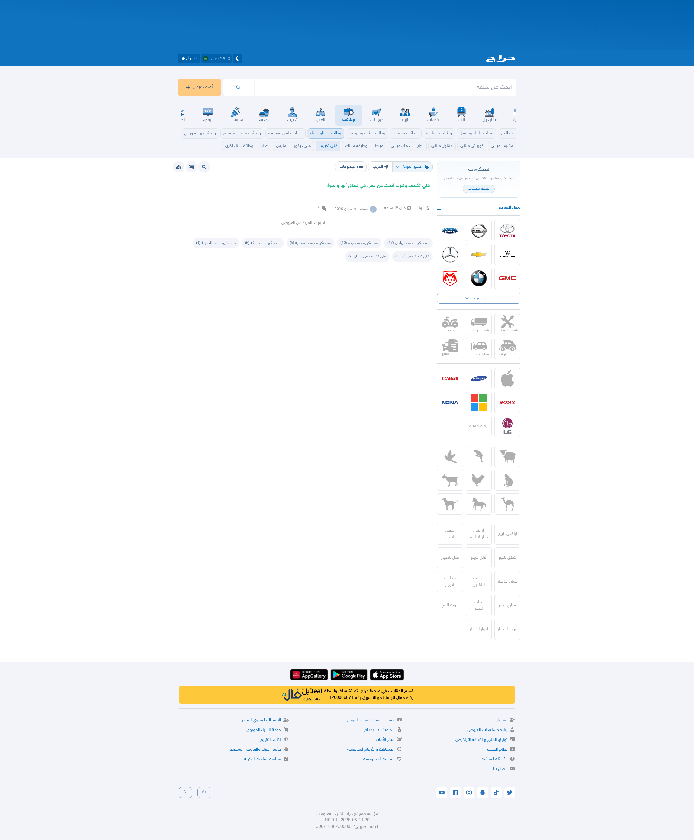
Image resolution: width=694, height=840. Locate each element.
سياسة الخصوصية (378, 759)
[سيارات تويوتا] (507, 230)
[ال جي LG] (507, 426)
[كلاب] (450, 504)
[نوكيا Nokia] (450, 402)
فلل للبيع (478, 557)
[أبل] (507, 504)
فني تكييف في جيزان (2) (367, 256)
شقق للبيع (507, 557)
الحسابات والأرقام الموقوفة (370, 749)
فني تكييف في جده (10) (359, 243)
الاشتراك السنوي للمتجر (261, 720)
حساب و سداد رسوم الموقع (370, 720)
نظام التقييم (270, 739)
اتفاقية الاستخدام (379, 730)
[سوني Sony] (507, 402)
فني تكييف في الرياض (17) (408, 243)
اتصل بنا (500, 769)
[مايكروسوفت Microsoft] (479, 402)
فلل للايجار (450, 557)
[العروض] (178, 167)
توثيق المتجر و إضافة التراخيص (481, 739)
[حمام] (450, 456)
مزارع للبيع (507, 605)
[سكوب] (191, 166)
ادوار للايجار (479, 629)
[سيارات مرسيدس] (450, 254)
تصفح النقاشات (478, 189)
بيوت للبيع (450, 605)
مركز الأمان (385, 739)
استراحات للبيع (479, 605)
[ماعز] (450, 480)
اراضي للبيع (507, 534)
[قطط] (507, 480)
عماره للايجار (507, 581)
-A (185, 792)
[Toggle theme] (237, 58)
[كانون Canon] (450, 378)
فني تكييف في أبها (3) (412, 256)
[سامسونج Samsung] (479, 378)
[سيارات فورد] (450, 230)
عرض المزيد (483, 298)
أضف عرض (203, 87)
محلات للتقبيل (479, 581)
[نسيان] (479, 230)
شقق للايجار (450, 534)
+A (204, 792)
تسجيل (501, 720)
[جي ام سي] (507, 278)
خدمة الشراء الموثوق (263, 730)
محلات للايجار (450, 581)
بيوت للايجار (508, 629)
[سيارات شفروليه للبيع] (479, 254)
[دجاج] (479, 480)
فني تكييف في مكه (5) (263, 243)
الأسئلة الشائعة (494, 759)
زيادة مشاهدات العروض (487, 730)
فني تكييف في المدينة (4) (216, 243)
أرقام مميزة (479, 426)
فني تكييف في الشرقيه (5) (310, 243)
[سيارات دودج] (450, 278)
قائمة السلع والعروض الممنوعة (255, 749)
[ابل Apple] (507, 378)
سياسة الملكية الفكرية (262, 759)
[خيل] (479, 504)
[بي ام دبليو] (479, 278)
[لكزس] (507, 254)
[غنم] (507, 456)
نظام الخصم (497, 749)
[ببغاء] (479, 456)
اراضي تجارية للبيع (479, 534)
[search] (238, 87)
